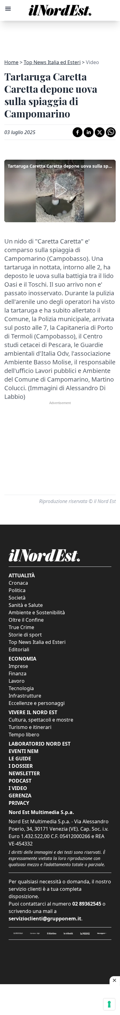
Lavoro (17, 680)
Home (11, 62)
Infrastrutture (25, 695)
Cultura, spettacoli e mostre (41, 719)
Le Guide (20, 758)
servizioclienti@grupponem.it (45, 918)
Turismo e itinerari (30, 727)
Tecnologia (21, 688)
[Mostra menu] (8, 8)
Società (17, 597)
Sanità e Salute (26, 605)
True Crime (21, 627)
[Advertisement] (60, 36)
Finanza (17, 673)
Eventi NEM (23, 751)
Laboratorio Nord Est (39, 743)
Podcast (20, 780)
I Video (18, 788)
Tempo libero (24, 734)
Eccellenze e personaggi (37, 703)
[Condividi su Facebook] (77, 132)
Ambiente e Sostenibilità (37, 612)
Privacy (19, 803)
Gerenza (20, 795)
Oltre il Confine (26, 619)
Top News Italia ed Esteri (52, 62)
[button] (60, 190)
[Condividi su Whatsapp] (111, 132)
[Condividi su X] (100, 132)
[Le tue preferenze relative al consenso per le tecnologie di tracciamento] (109, 1004)
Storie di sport (25, 634)
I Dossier (21, 766)
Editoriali (19, 649)
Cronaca (18, 582)
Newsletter (24, 773)
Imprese (18, 666)
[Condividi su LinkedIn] (89, 132)
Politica (17, 590)
